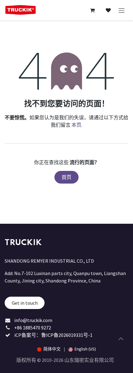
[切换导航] (121, 10)
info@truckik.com (33, 320)
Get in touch (25, 303)
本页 (76, 125)
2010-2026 (53, 360)
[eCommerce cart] (92, 10)
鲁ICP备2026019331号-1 (66, 335)
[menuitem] (49, 349)
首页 (66, 177)
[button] (121, 338)
